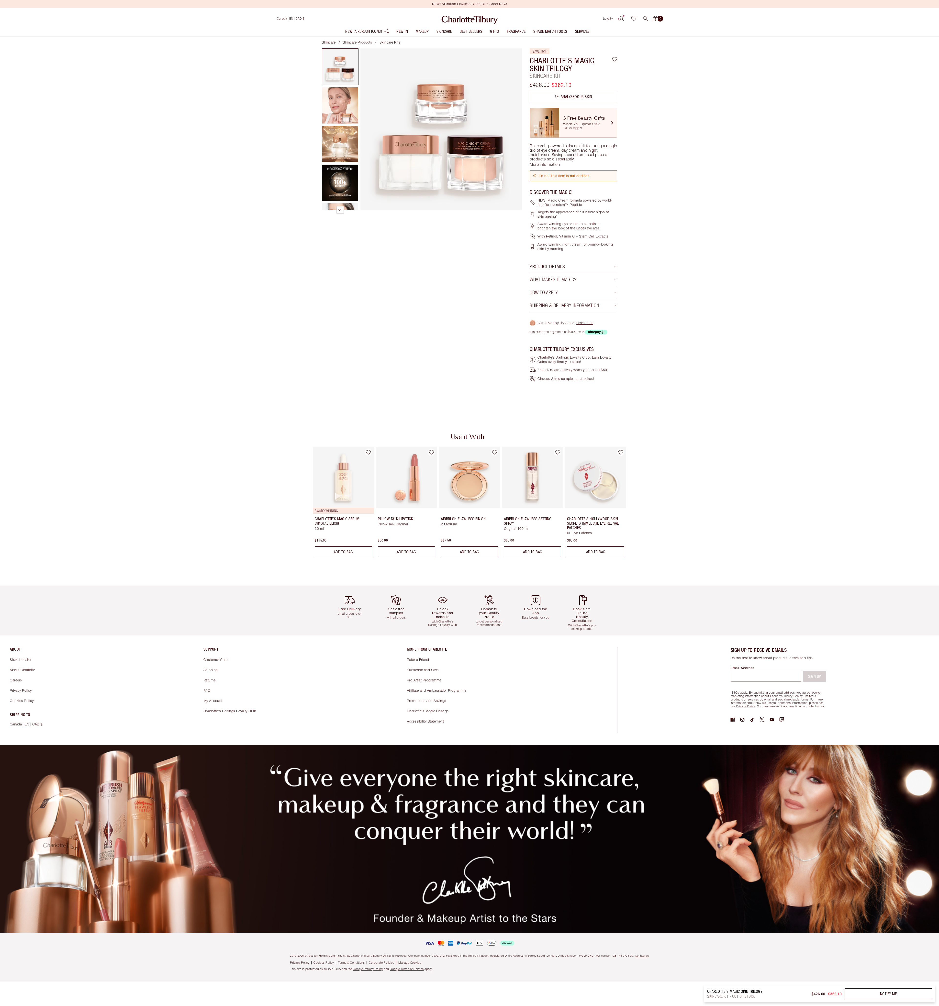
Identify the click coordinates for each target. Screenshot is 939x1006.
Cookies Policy (22, 701)
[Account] (621, 18)
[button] (646, 18)
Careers (16, 680)
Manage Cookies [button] (409, 962)
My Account (213, 701)
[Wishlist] (633, 18)
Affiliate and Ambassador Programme (437, 690)
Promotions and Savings (426, 701)
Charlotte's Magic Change (428, 711)
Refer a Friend (418, 659)
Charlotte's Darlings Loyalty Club (229, 711)
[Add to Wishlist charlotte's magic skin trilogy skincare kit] (614, 59)
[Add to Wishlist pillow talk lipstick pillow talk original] (431, 452)
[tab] (340, 66)
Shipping (210, 670)
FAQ (206, 690)
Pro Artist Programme (424, 680)
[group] (340, 504)
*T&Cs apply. (739, 692)
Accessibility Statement (425, 721)
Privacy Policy (21, 690)
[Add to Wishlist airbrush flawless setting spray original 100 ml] (557, 452)
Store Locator (21, 659)
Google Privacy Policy (368, 969)
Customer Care (215, 659)
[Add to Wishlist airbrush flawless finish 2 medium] (494, 452)
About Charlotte (22, 670)
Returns (209, 680)
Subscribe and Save (423, 670)
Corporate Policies (381, 962)
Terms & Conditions (351, 962)
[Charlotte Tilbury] (469, 18)
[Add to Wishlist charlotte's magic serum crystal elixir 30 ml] (368, 452)
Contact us (642, 955)
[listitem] (367, 32)
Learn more (584, 323)
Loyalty (608, 18)
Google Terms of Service (407, 969)
